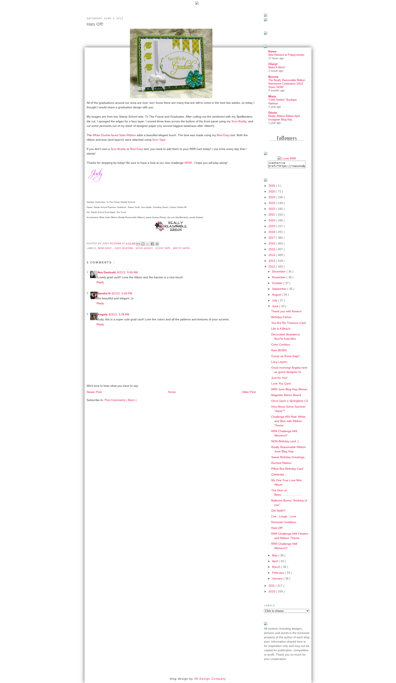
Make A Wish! (276, 67)
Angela (102, 314)
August (277, 294)
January (277, 578)
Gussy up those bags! (285, 356)
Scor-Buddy (238, 121)
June (275, 306)
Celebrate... (278, 474)
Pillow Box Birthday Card (287, 468)
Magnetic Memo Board (286, 395)
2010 (272, 591)
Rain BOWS (279, 350)
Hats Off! (277, 528)
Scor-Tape (159, 139)
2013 (272, 260)
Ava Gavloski (107, 272)
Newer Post (94, 392)
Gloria (272, 112)
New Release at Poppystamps (286, 54)
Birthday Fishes (281, 317)
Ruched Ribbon (281, 463)
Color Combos (280, 344)
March (276, 567)
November (279, 277)
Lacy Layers (279, 361)
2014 (272, 255)
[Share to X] (148, 244)
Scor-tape (163, 248)
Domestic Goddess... (284, 522)
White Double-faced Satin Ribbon (114, 135)
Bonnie (273, 76)
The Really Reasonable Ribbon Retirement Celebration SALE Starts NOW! (286, 84)
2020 (272, 220)
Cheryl (272, 64)
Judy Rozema (124, 248)
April (275, 561)
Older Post (249, 392)
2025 (272, 191)
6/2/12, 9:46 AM (127, 272)
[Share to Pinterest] (157, 244)
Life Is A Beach (280, 328)
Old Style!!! (278, 510)
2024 (272, 197)
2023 (272, 203)
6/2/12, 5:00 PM (122, 293)
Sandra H (104, 293)
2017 (272, 237)
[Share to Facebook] (152, 244)
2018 (272, 232)
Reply (100, 282)
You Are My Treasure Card (288, 322)
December (279, 271)
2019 (272, 226)
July (275, 300)
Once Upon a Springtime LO (289, 400)
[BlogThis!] (143, 244)
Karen (272, 51)
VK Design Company (210, 678)
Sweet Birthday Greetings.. (288, 457)
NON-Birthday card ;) (285, 441)
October (277, 283)
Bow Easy (223, 135)
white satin (181, 248)
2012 (272, 266)
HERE (188, 162)
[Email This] (138, 244)
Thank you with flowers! (286, 311)
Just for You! (279, 377)
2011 (272, 585)
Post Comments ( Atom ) (121, 400)
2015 (272, 249)
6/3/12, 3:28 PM (119, 314)
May (275, 555)
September (279, 288)
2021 (272, 214)
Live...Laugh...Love (283, 516)
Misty (272, 96)
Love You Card (281, 383)
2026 (272, 185)
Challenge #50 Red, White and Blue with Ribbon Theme (288, 421)
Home (172, 392)
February (278, 572)
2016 (272, 243)
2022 (272, 208)
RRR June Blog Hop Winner (289, 389)
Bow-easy (105, 248)
